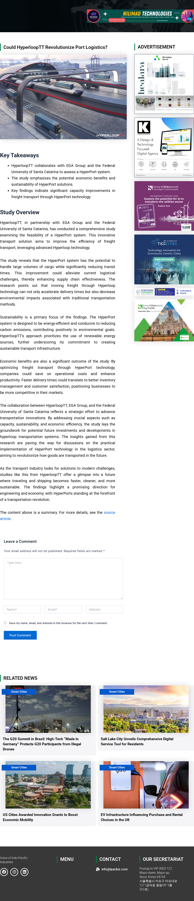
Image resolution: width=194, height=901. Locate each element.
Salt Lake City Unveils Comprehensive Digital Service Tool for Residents (137, 741)
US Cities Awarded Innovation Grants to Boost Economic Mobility (40, 817)
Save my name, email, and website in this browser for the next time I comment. (58, 623)
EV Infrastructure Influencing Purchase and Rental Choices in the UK (142, 817)
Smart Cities (19, 691)
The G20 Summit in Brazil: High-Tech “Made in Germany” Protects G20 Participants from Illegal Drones (42, 744)
